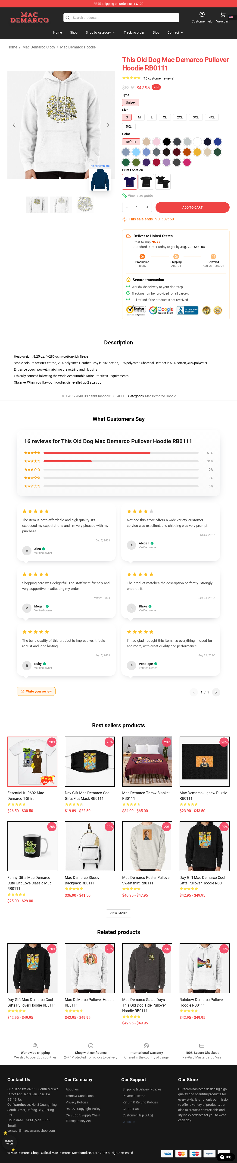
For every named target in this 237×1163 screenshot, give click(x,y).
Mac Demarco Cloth (38, 47)
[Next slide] (107, 125)
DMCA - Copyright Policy (83, 1109)
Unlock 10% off (9, 1142)
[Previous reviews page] (194, 692)
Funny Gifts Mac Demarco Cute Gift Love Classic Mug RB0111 (29, 883)
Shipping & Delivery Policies (142, 1089)
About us (72, 1089)
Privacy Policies (77, 1102)
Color (126, 134)
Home (12, 47)
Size (125, 110)
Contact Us (131, 1109)
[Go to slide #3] (85, 205)
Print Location (132, 170)
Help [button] (228, 1157)
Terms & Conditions (80, 1096)
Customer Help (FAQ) (138, 1115)
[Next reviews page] (216, 692)
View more (119, 913)
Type (125, 95)
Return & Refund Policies (140, 1102)
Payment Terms (134, 1096)
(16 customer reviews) (159, 78)
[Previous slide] (14, 125)
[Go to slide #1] (37, 205)
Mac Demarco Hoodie (78, 47)
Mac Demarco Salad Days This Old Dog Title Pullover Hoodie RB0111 (144, 1005)
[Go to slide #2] (61, 205)
